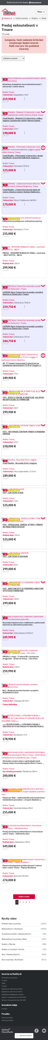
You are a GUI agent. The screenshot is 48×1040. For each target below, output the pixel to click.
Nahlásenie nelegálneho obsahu (13, 994)
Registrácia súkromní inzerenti (12, 992)
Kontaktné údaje (9, 1005)
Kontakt (4, 1009)
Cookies (4, 980)
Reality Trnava (8, 92)
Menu (40, 12)
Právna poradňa (7, 1018)
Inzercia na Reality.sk (12, 974)
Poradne (6, 1014)
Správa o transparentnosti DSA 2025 (14, 1000)
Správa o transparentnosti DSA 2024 (14, 997)
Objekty (34, 18)
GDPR (3, 983)
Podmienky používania (9, 978)
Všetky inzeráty (21, 18)
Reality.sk (8, 18)
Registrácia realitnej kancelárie (12, 989)
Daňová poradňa (7, 1020)
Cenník (4, 986)
